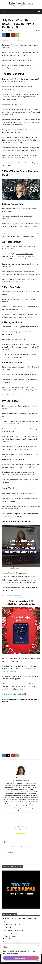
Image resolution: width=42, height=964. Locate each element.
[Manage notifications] (37, 959)
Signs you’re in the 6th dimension (13, 930)
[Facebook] (4, 35)
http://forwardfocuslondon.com (21, 780)
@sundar (9, 140)
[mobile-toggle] (3, 11)
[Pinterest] (13, 35)
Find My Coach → (21, 958)
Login (4, 842)
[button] (39, 11)
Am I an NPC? (7, 933)
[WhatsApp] (17, 35)
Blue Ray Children (8, 939)
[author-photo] (21, 775)
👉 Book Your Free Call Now (11, 595)
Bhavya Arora (21, 778)
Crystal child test (8, 927)
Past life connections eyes (11, 924)
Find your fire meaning (10, 936)
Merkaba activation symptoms (12, 942)
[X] (8, 35)
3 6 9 (4, 921)
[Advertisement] (21, 727)
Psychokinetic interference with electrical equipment (19, 918)
